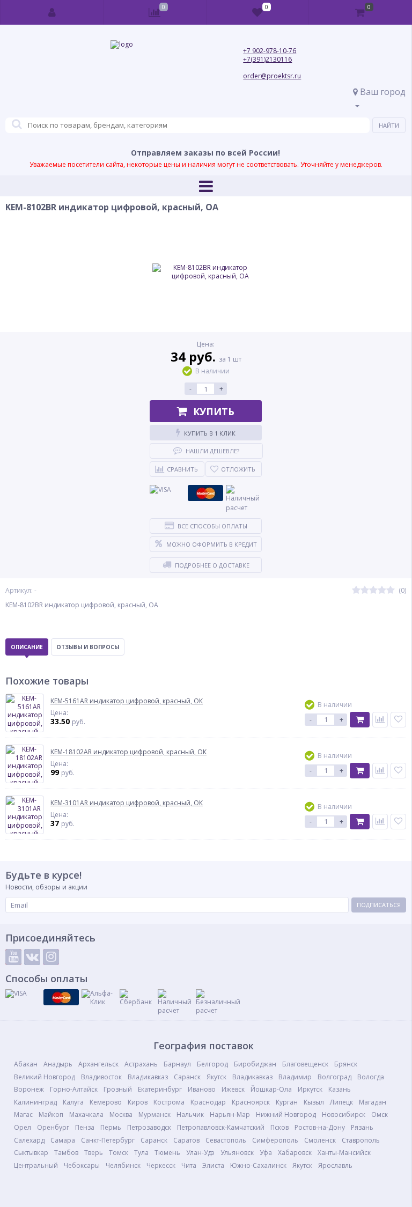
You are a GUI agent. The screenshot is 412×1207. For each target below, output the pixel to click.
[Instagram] (51, 957)
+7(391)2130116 (267, 59)
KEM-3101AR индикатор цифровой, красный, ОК (126, 803)
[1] (356, 590)
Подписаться (379, 905)
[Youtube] (13, 957)
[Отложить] (398, 719)
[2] (364, 590)
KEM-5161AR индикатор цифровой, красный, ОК (126, 701)
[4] (382, 590)
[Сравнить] (380, 719)
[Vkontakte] (32, 957)
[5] (390, 590)
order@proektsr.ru (272, 75)
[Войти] (52, 12)
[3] (373, 590)
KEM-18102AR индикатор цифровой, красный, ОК (128, 752)
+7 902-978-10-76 (269, 50)
